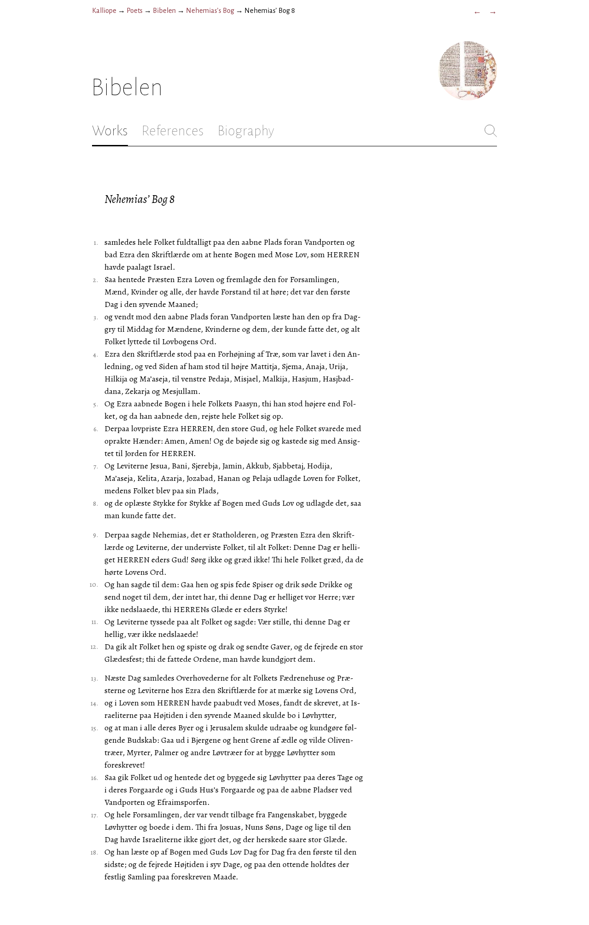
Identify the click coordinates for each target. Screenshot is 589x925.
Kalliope (104, 10)
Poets (135, 10)
